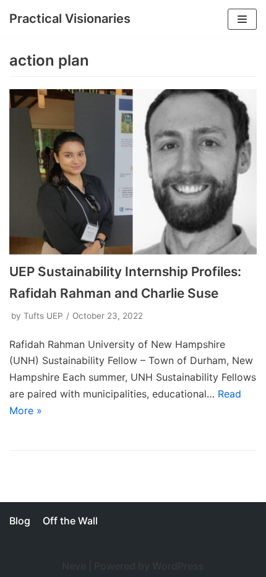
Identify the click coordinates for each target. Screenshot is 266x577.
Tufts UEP (43, 316)
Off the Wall (70, 520)
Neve (74, 566)
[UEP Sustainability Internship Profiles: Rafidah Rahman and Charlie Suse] (133, 171)
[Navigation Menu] (242, 19)
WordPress (178, 566)
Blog (19, 520)
